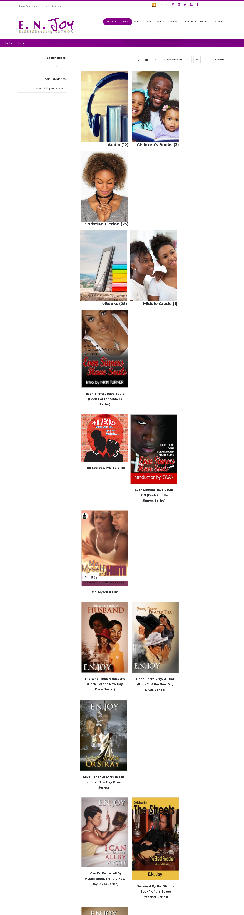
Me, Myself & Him (105, 592)
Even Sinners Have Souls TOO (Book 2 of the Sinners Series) (154, 495)
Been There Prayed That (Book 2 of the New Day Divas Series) (155, 684)
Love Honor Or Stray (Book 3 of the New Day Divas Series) (103, 782)
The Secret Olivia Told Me (105, 467)
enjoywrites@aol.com (51, 6)
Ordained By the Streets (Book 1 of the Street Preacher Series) (155, 891)
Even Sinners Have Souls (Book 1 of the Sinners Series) (105, 399)
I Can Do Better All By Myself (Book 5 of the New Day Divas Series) (105, 879)
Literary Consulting (27, 6)
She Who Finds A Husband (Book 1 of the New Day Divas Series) (104, 684)
